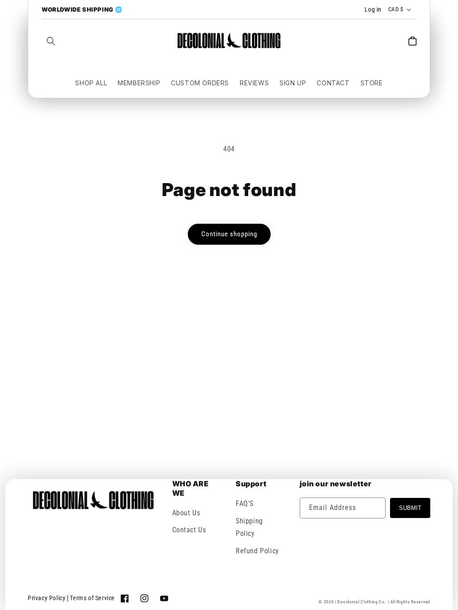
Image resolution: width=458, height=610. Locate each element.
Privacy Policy (46, 598)
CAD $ (395, 9)
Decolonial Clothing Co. (361, 601)
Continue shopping (229, 234)
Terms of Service (92, 598)
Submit (410, 508)
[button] (51, 41)
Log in (373, 9)
